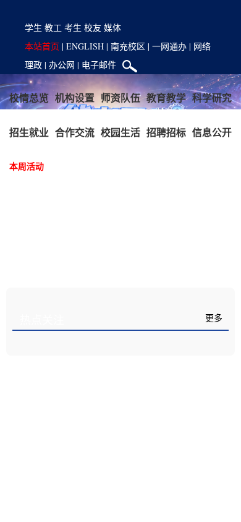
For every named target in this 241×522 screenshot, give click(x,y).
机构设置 (75, 97)
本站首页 (42, 46)
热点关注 (42, 320)
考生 (73, 27)
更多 (213, 318)
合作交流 (75, 132)
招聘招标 (166, 132)
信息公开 (212, 132)
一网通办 (169, 46)
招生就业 (29, 132)
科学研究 (212, 97)
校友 (92, 27)
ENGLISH (85, 46)
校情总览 (29, 97)
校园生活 (120, 132)
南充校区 (128, 46)
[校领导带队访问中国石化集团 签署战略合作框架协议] (120, 428)
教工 (53, 27)
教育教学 (166, 97)
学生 (33, 27)
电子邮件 (99, 65)
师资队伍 (120, 97)
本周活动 (26, 166)
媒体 (112, 27)
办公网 (62, 65)
